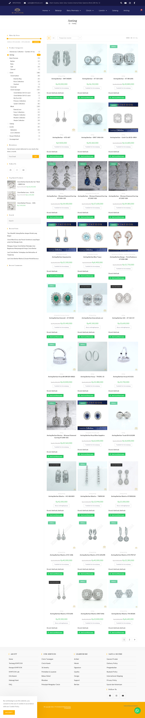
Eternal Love (17, 109)
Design (76, 676)
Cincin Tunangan (47, 659)
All (137, 38)
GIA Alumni (13, 676)
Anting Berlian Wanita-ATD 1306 (61, 555)
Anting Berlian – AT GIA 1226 (92, 79)
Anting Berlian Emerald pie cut (92, 318)
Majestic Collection (19, 115)
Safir (98, 193)
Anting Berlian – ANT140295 (61, 79)
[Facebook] (10, 170)
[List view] (53, 38)
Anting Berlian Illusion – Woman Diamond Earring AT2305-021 (61, 436)
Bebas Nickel (46, 676)
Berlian (12, 61)
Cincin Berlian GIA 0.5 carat (22, 95)
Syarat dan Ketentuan (114, 684)
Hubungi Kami (14, 680)
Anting (126, 11)
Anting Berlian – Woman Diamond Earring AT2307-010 (92, 197)
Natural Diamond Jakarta (131, 706)
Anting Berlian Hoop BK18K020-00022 (61, 376)
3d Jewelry (45, 667)
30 (131, 38)
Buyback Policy (112, 672)
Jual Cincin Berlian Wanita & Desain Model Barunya (23, 258)
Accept (9, 712)
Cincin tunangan (15, 90)
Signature (77, 667)
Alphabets (13, 130)
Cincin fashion (14, 76)
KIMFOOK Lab (14, 672)
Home (45, 11)
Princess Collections (20, 101)
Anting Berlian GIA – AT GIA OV (123, 318)
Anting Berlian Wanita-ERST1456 (92, 614)
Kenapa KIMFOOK (15, 667)
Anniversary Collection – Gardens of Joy (121, 254)
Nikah (12, 106)
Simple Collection (19, 120)
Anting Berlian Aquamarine (61, 257)
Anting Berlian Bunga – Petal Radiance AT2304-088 (123, 258)
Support (77, 680)
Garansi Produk (112, 659)
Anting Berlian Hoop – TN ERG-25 (92, 376)
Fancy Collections (19, 112)
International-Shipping (115, 676)
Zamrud (67, 315)
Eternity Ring (17, 79)
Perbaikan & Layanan (49, 672)
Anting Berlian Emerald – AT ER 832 (61, 318)
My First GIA (17, 98)
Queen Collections (19, 104)
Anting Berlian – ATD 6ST (61, 137)
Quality (76, 672)
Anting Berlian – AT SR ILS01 (123, 79)
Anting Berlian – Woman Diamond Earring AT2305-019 (61, 197)
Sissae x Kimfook (15, 136)
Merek (76, 663)
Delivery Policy (112, 663)
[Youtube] (23, 170)
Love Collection (15, 133)
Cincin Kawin (46, 663)
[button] (121, 3)
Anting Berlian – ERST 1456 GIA (92, 137)
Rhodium (45, 680)
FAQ (10, 684)
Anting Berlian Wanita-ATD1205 (61, 614)
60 (134, 38)
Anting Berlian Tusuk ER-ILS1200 (123, 435)
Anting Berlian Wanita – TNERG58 (92, 496)
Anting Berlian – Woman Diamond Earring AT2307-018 (123, 197)
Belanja (58, 11)
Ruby (12, 64)
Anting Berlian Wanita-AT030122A (123, 496)
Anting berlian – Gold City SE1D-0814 (123, 137)
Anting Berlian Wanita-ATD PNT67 (123, 555)
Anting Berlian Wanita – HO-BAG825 (61, 496)
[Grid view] (49, 38)
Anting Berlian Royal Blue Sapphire (92, 435)
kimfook (54, 93)
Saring (36, 42)
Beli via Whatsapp (56, 97)
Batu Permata (73, 11)
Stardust (16, 84)
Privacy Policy (112, 680)
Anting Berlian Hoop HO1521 (123, 376)
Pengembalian (112, 667)
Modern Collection (19, 117)
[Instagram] (17, 170)
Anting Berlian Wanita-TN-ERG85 (123, 614)
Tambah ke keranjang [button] (61, 88)
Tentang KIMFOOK (16, 663)
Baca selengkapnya (92, 327)
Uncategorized (14, 139)
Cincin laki (13, 87)
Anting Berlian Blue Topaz (92, 257)
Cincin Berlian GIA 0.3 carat (22, 93)
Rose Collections (19, 81)
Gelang (115, 11)
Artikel (76, 659)
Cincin (88, 11)
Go (35, 156)
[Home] (69, 23)
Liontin (102, 11)
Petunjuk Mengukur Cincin (51, 684)
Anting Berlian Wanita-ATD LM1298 (92, 555)
